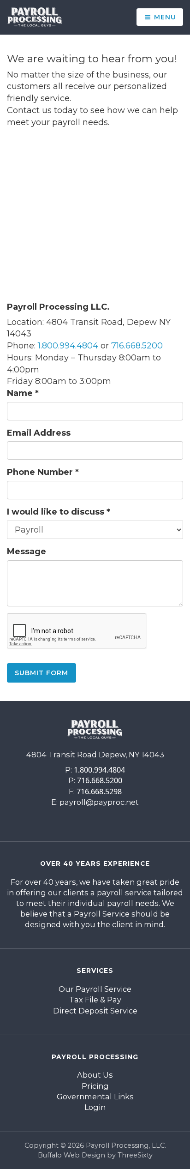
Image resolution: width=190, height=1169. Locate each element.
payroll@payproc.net (99, 802)
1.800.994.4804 (68, 346)
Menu (164, 17)
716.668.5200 (137, 346)
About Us (95, 1074)
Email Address (39, 433)
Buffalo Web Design (71, 1155)
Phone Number (43, 472)
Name (23, 393)
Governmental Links (95, 1096)
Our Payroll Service (95, 989)
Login (95, 1107)
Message (26, 551)
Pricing (95, 1086)
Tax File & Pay (95, 999)
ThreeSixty (135, 1155)
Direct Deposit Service (95, 1010)
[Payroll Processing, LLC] (35, 17)
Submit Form (41, 673)
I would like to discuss (58, 512)
